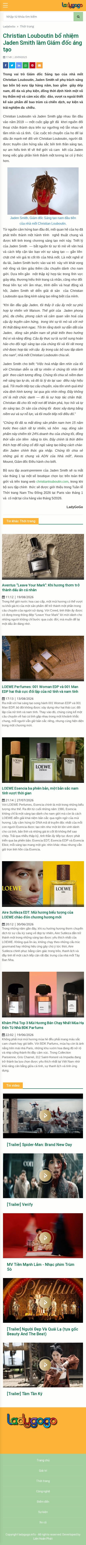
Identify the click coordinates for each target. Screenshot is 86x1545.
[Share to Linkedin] (19, 65)
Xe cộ (43, 1522)
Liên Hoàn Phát (43, 1538)
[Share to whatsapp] (26, 65)
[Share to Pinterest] (32, 65)
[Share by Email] (39, 65)
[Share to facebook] (5, 65)
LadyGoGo (9, 26)
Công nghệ (43, 1491)
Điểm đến (43, 1501)
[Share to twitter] (12, 65)
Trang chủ (43, 1460)
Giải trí (43, 1470)
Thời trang (27, 26)
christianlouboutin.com (52, 481)
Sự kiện (43, 1512)
